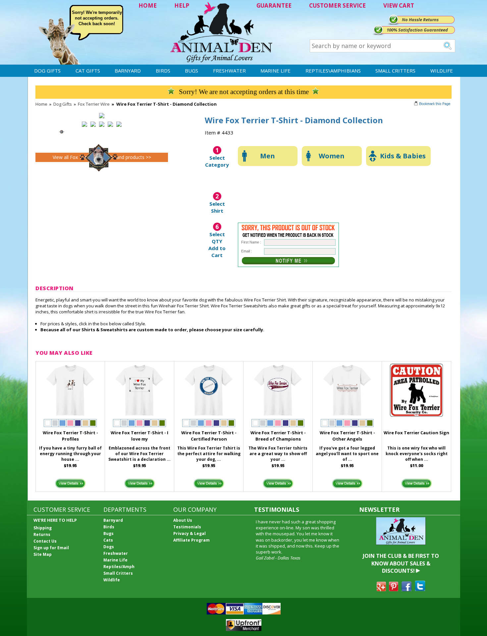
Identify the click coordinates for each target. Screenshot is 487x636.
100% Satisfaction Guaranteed (417, 30)
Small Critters (395, 70)
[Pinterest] (393, 589)
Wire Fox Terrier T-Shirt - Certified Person (209, 436)
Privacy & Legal (189, 533)
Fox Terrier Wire (94, 104)
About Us (182, 520)
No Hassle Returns (420, 20)
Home (41, 104)
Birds (163, 70)
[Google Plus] (381, 589)
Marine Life (275, 70)
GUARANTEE (274, 5)
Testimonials (187, 527)
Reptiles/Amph (119, 566)
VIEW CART (398, 5)
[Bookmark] (433, 104)
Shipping (42, 528)
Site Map (42, 554)
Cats (108, 540)
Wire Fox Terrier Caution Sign (416, 433)
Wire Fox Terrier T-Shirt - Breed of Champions (278, 436)
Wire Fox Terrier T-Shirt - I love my (139, 436)
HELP (181, 5)
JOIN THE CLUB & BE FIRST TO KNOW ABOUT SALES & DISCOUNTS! (401, 563)
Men (267, 155)
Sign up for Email (51, 548)
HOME (147, 5)
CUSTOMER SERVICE (337, 5)
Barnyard (128, 70)
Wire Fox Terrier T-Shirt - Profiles (70, 436)
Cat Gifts (88, 70)
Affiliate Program (191, 540)
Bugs (191, 70)
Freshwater (229, 70)
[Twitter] (420, 589)
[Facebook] (406, 589)
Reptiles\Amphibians (333, 70)
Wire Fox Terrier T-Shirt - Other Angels (347, 436)
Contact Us (45, 541)
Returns (41, 534)
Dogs (108, 547)
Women (332, 155)
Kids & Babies (403, 155)
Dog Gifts (47, 70)
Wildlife (441, 70)
